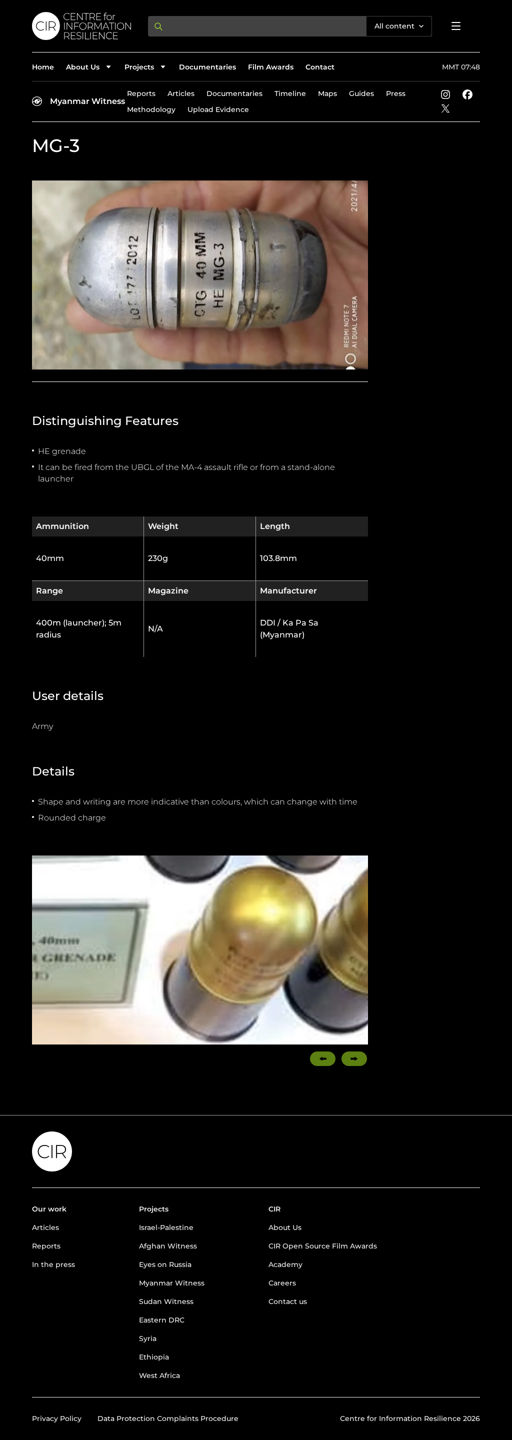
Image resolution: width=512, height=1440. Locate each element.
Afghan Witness (168, 1246)
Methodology (151, 109)
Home (43, 67)
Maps (327, 93)
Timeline (290, 93)
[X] (445, 109)
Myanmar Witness (87, 101)
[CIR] (82, 26)
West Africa (159, 1375)
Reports (141, 93)
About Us (285, 1227)
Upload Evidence (218, 109)
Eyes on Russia (165, 1264)
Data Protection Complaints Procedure (168, 1418)
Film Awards (271, 67)
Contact (320, 67)
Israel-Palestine (166, 1227)
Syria (147, 1338)
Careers (282, 1283)
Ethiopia (154, 1357)
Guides (361, 93)
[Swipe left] (322, 1058)
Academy (285, 1264)
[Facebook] (467, 95)
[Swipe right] (354, 1058)
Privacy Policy (57, 1418)
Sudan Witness (166, 1301)
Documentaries (207, 67)
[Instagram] (445, 95)
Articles (181, 93)
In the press (53, 1264)
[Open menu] (456, 26)
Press (396, 93)
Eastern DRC (161, 1320)
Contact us (287, 1301)
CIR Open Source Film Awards (322, 1246)
